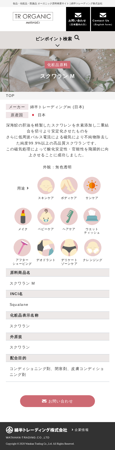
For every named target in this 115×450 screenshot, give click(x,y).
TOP (10, 95)
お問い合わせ (60, 401)
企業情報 (81, 430)
